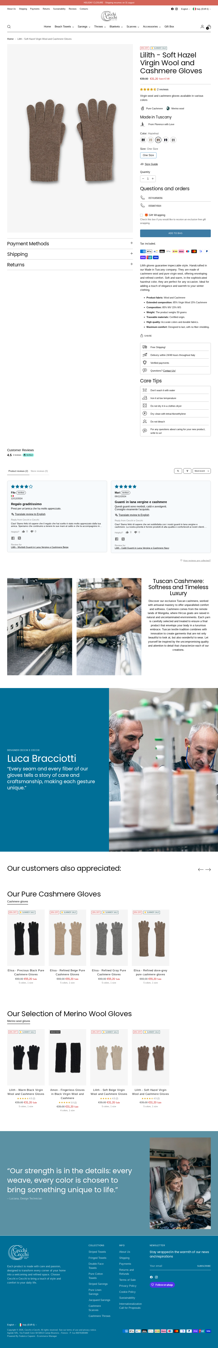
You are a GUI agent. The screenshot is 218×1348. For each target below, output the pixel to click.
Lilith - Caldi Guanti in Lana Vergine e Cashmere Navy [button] (142, 548)
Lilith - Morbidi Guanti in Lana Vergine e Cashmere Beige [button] (39, 547)
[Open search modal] (9, 26)
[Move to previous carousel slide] (200, 869)
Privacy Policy (127, 1285)
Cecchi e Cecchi (32, 1330)
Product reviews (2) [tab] (18, 471)
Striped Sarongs (98, 1283)
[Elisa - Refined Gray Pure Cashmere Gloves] (109, 938)
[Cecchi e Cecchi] (109, 16)
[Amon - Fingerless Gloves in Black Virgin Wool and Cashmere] (67, 1057)
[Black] (143, 140)
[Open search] (178, 471)
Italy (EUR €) (203, 9)
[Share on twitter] (19, 538)
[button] (148, 89)
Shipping (124, 1257)
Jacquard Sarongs (99, 1300)
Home (10, 39)
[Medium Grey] (173, 140)
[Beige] (151, 140)
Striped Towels (97, 1251)
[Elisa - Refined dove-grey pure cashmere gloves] (150, 938)
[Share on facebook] (13, 538)
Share (148, 336)
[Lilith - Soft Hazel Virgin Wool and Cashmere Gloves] (150, 1057)
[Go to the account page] (202, 26)
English (184, 9)
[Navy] (166, 140)
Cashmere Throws (99, 1316)
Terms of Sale (127, 1279)
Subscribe (204, 1266)
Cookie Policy (127, 1291)
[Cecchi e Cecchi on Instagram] (176, 9)
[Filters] (187, 471)
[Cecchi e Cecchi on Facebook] (172, 9)
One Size (148, 155)
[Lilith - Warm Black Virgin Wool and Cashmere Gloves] (26, 1057)
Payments (125, 1263)
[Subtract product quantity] (143, 179)
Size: (149, 148)
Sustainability (127, 1297)
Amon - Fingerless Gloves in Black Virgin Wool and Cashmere (67, 1094)
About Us (124, 1251)
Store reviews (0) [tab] (39, 471)
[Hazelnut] (158, 140)
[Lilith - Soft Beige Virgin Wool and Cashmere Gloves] (109, 1057)
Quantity (145, 171)
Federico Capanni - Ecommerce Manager (38, 1336)
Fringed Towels (97, 1257)
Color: (149, 133)
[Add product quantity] (153, 179)
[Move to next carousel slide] (208, 869)
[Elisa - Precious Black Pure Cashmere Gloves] (26, 938)
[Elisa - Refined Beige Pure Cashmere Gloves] (67, 938)
